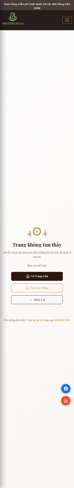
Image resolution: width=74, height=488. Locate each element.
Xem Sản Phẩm (39, 287)
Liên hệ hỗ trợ (35, 320)
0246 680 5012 (62, 320)
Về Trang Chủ (39, 276)
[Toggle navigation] (67, 20)
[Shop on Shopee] (66, 400)
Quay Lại (39, 299)
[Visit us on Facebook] (66, 388)
